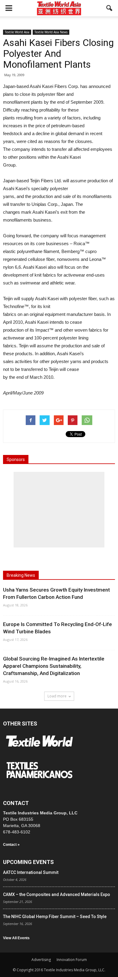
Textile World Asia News (50, 32)
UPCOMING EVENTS (28, 862)
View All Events (16, 938)
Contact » (11, 844)
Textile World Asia (17, 32)
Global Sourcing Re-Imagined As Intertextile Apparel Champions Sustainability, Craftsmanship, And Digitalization (53, 666)
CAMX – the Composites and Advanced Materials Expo (56, 894)
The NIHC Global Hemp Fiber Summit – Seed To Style (55, 916)
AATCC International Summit (30, 872)
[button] (109, 8)
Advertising (41, 959)
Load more (57, 696)
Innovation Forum (72, 959)
